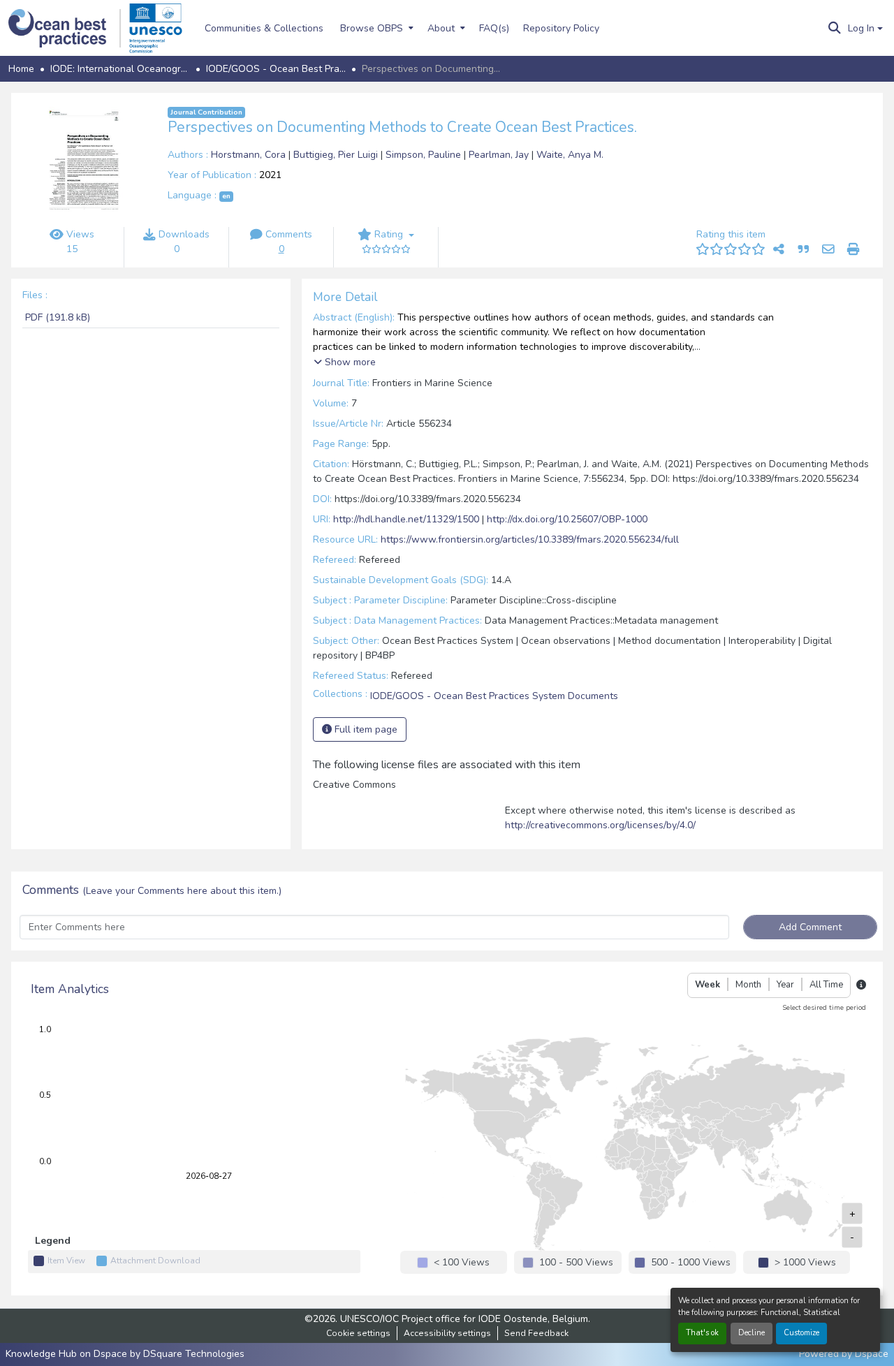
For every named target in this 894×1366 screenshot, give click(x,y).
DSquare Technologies (193, 1353)
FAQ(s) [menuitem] (494, 28)
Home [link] (21, 68)
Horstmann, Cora (249, 154)
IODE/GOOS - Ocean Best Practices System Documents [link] (276, 68)
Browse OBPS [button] (371, 28)
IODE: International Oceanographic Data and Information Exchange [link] (120, 68)
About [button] (441, 28)
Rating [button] (389, 234)
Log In (861, 28)
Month (748, 984)
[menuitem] (375, 28)
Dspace (871, 1353)
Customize (801, 1333)
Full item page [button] (364, 729)
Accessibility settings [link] (447, 1333)
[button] (64, 28)
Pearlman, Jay (500, 154)
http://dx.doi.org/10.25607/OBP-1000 (567, 519)
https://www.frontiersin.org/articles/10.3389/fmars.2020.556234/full (530, 539)
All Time (826, 984)
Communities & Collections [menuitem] (264, 28)
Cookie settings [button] (358, 1333)
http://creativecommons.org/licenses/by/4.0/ (600, 825)
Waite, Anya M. (569, 154)
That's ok (702, 1333)
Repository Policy (561, 28)
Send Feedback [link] (536, 1333)
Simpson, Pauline (425, 154)
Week (707, 984)
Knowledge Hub (43, 1353)
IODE (489, 1318)
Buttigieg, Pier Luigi (337, 154)
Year (785, 984)
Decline (751, 1333)
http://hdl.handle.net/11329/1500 (406, 519)
